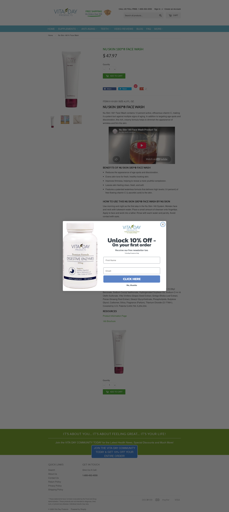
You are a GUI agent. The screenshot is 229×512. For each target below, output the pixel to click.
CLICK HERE (132, 278)
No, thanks (132, 285)
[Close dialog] (162, 224)
